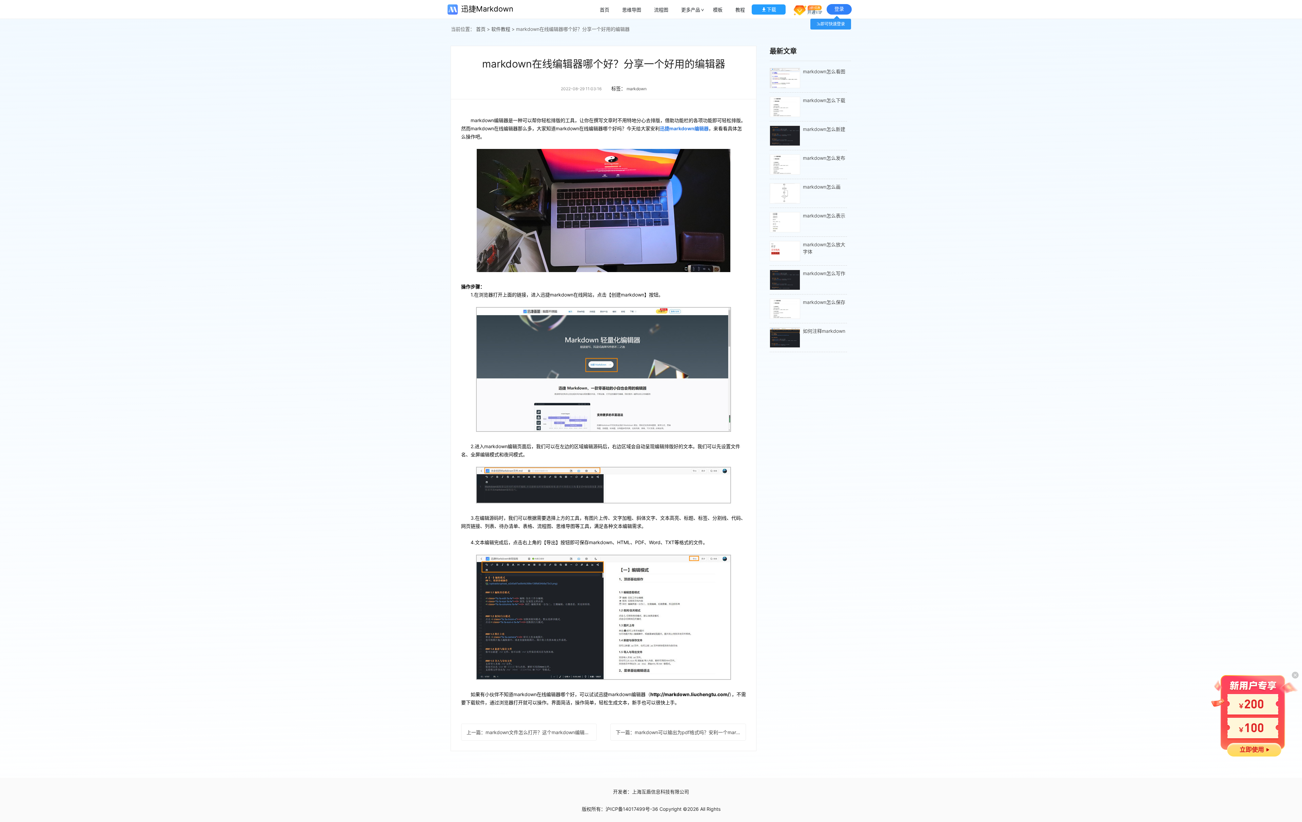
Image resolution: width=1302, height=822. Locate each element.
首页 (604, 10)
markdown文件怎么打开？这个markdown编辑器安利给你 (532, 732)
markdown (637, 88)
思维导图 (631, 10)
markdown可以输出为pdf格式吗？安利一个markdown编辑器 (681, 732)
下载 (771, 9)
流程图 (661, 10)
